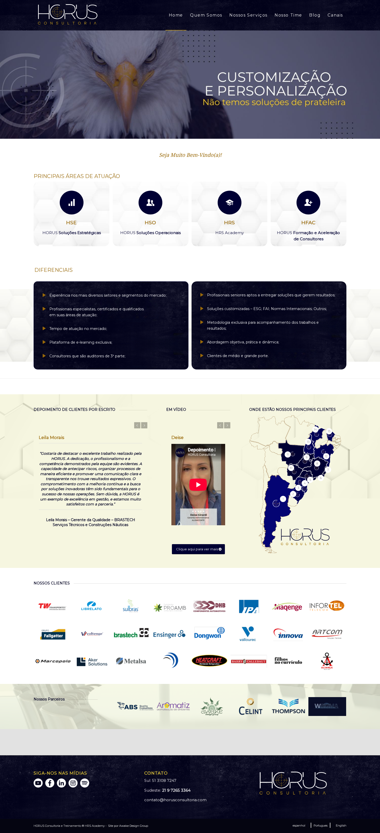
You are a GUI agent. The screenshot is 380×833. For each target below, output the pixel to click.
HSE (71, 223)
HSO (150, 223)
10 (202, 133)
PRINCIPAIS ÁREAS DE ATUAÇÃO (77, 176)
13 (215, 133)
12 (210, 133)
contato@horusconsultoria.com (175, 799)
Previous (4, 84)
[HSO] (150, 202)
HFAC (308, 223)
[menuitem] (175, 15)
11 (206, 133)
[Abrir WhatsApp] (367, 820)
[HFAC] (308, 202)
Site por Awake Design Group (127, 826)
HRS (229, 223)
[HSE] (71, 202)
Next (375, 84)
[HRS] (229, 202)
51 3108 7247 (164, 780)
